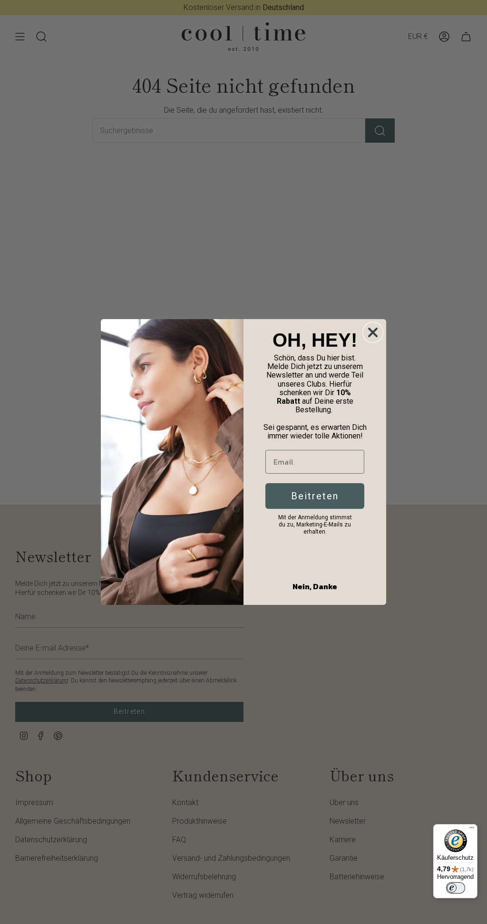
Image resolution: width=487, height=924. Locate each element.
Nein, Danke (314, 586)
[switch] (455, 888)
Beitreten (315, 496)
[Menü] (471, 830)
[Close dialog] (372, 332)
